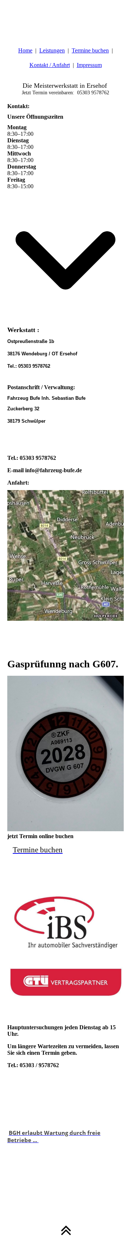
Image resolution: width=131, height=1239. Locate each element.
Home (25, 50)
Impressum (89, 65)
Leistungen (52, 50)
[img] (65, 18)
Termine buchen (90, 50)
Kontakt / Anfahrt (49, 65)
